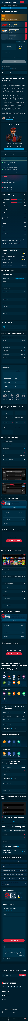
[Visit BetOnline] (4, 37)
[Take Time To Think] (6, 1012)
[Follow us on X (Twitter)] (11, 987)
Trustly (24, 695)
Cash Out (5, 431)
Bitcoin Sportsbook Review (14, 29)
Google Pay (14, 679)
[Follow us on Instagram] (17, 987)
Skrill (23, 678)
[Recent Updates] (26, 2)
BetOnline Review (12, 35)
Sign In (21, 2)
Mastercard (9, 678)
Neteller (4, 684)
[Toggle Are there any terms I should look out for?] (25, 870)
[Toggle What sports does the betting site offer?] (25, 878)
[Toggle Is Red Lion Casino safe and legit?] (25, 861)
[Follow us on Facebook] (14, 987)
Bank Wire (4, 701)
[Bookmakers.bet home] (10, 2)
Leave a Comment (14, 149)
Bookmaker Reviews (8, 5)
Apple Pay (19, 679)
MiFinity (18, 684)
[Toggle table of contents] (25, 72)
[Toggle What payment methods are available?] (25, 874)
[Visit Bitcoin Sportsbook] (4, 31)
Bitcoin (4, 755)
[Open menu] (2, 2)
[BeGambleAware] (5, 1009)
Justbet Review (12, 23)
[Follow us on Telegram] (8, 987)
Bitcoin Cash (19, 744)
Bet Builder (5, 417)
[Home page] (1, 5)
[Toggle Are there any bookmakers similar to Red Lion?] (25, 865)
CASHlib (9, 684)
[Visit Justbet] (4, 25)
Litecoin (14, 755)
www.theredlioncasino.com (19, 278)
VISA (4, 678)
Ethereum (9, 755)
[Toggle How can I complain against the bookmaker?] (25, 883)
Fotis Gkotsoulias (10, 117)
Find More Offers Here (14, 540)
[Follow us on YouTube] (20, 987)
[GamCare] (14, 1009)
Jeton (14, 684)
